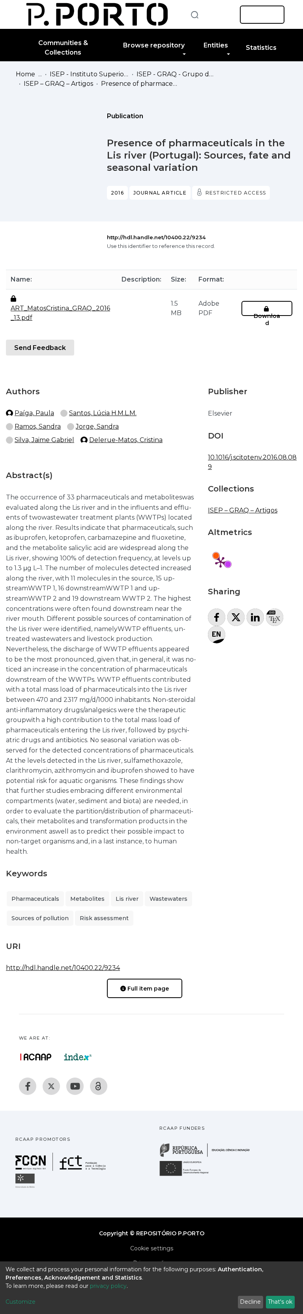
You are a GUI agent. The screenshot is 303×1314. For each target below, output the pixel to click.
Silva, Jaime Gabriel (44, 440)
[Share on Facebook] (216, 617)
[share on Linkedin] (255, 617)
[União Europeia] (188, 1175)
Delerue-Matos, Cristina (126, 440)
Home (25, 74)
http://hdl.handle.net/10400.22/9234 (156, 237)
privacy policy (108, 1285)
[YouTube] (75, 1086)
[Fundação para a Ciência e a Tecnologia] (61, 1168)
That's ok (280, 1301)
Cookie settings (151, 1248)
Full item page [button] (147, 988)
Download (267, 319)
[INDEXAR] (78, 1057)
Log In (260, 14)
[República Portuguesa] (208, 1156)
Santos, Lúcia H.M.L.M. (103, 413)
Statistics (261, 47)
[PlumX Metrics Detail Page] (220, 562)
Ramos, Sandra (38, 426)
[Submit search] (194, 14)
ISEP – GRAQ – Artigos (58, 83)
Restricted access (236, 193)
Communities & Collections (63, 47)
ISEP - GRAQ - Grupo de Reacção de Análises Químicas (176, 74)
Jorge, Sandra (97, 426)
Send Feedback (40, 348)
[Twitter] (51, 1086)
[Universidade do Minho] (26, 1187)
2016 (117, 193)
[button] (222, 14)
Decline (250, 1301)
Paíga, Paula (34, 413)
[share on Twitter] (236, 617)
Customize (21, 1301)
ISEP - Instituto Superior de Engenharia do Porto (89, 74)
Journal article (160, 193)
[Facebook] (27, 1086)
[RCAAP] (98, 1086)
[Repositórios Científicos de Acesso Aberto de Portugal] (36, 1057)
